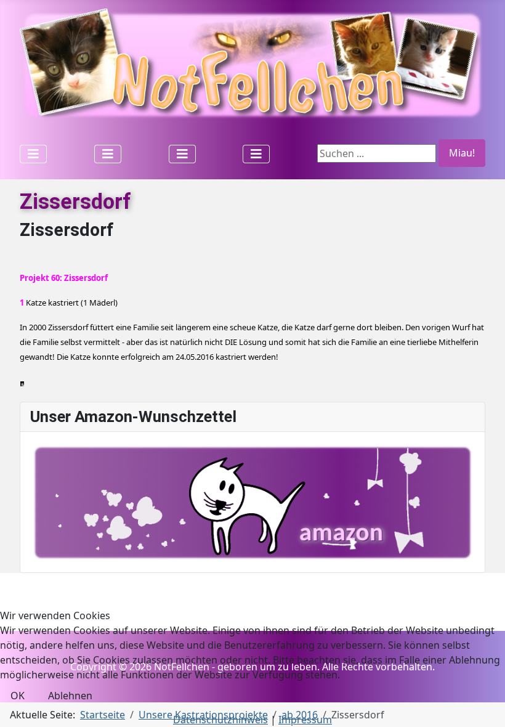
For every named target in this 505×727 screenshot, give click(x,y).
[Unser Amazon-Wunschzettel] (252, 501)
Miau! (462, 153)
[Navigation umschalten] (33, 154)
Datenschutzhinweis (220, 719)
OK (17, 695)
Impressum (305, 719)
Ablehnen (70, 695)
